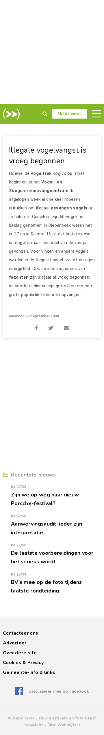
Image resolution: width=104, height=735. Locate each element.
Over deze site (20, 653)
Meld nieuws (69, 113)
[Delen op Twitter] (50, 324)
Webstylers (69, 725)
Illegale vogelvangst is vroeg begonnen (47, 155)
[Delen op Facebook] (36, 324)
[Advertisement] (52, 52)
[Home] (10, 114)
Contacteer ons (20, 633)
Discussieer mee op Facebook (59, 691)
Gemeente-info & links (29, 672)
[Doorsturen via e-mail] (66, 324)
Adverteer (15, 643)
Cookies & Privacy (23, 662)
